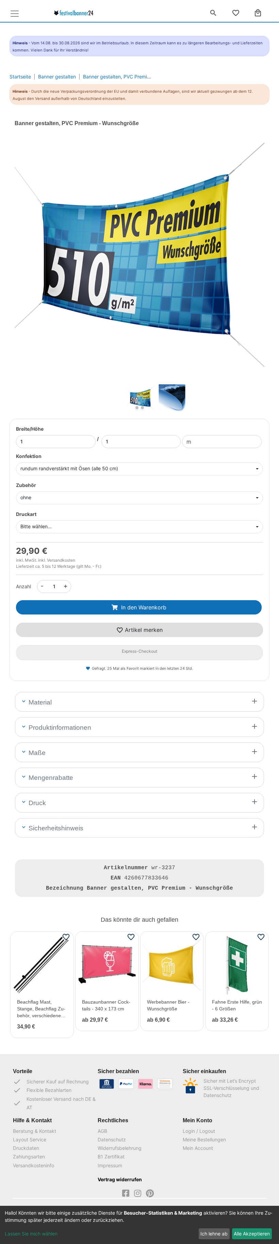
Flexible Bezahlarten (42, 1090)
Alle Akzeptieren (252, 1233)
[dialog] (139, 1225)
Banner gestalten (57, 76)
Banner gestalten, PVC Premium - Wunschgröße (136, 76)
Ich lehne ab (214, 1233)
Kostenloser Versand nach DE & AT (54, 1103)
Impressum (110, 1165)
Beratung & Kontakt (34, 1131)
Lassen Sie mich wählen (31, 1233)
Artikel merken (143, 629)
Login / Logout (199, 1131)
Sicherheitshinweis (55, 828)
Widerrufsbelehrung (120, 1148)
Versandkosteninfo (33, 1165)
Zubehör (26, 485)
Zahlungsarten (29, 1156)
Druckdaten (26, 1148)
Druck (36, 802)
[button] (33, 267)
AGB (102, 1131)
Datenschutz (112, 1139)
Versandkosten (61, 560)
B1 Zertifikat (111, 1156)
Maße (36, 752)
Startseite (20, 76)
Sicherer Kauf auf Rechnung (51, 1082)
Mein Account (198, 1148)
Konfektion (29, 456)
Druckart (26, 514)
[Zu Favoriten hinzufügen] (66, 936)
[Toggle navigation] (14, 13)
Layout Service (29, 1139)
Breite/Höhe (30, 429)
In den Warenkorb (143, 607)
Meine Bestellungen (204, 1139)
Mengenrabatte (50, 777)
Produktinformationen (59, 727)
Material (39, 702)
